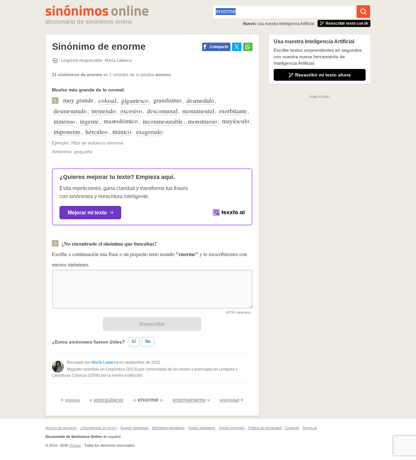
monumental (198, 111)
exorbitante (233, 111)
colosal (107, 100)
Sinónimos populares (168, 428)
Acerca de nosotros (61, 428)
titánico (121, 132)
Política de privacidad (264, 428)
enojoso (72, 400)
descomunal (162, 111)
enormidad (229, 400)
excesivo (131, 111)
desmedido (200, 100)
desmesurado (70, 111)
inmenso (64, 121)
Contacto (292, 428)
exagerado (149, 132)
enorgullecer (109, 400)
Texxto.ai (309, 428)
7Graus (75, 445)
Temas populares (201, 428)
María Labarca (105, 362)
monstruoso (202, 121)
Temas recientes (231, 428)
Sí (134, 341)
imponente (67, 132)
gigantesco (135, 100)
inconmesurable (163, 121)
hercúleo (96, 132)
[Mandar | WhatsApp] (248, 47)
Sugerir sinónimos (134, 428)
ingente (89, 121)
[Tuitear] (236, 47)
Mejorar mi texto (87, 212)
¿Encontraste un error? (98, 428)
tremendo (104, 111)
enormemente (189, 400)
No (148, 341)
